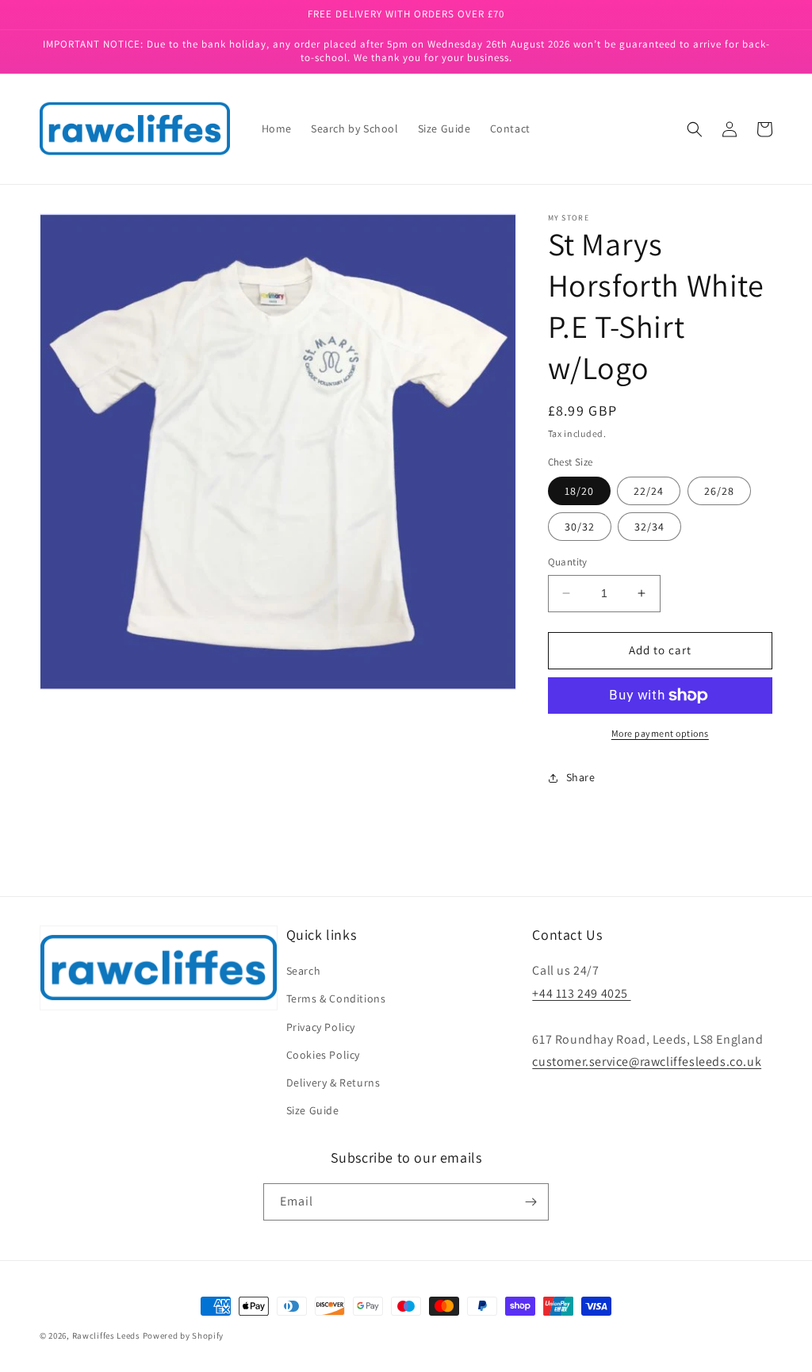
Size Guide (312, 1110)
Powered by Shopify (183, 1335)
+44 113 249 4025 (581, 993)
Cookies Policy (323, 1055)
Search (303, 971)
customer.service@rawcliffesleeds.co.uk (646, 1061)
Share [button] (581, 777)
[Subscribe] (530, 1202)
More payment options (660, 733)
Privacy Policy (320, 1027)
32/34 (649, 526)
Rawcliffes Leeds (106, 1335)
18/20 (579, 491)
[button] (694, 129)
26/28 (719, 491)
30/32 (580, 526)
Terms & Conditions (336, 998)
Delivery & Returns (333, 1082)
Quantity (568, 562)
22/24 (649, 491)
